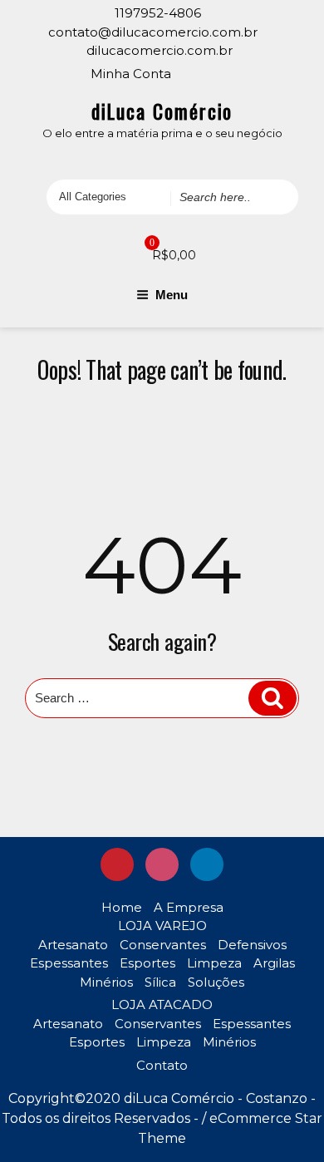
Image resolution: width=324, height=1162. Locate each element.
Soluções (216, 982)
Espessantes (69, 963)
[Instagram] (221, 72)
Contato (162, 1065)
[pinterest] (117, 864)
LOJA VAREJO (162, 925)
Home (121, 907)
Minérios (106, 982)
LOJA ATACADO (162, 1004)
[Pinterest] (198, 72)
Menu (171, 295)
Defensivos (252, 945)
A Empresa (188, 907)
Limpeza (214, 963)
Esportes (147, 963)
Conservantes (163, 945)
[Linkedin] (244, 72)
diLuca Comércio (162, 111)
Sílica (160, 982)
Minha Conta (131, 73)
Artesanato (73, 945)
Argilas (274, 963)
